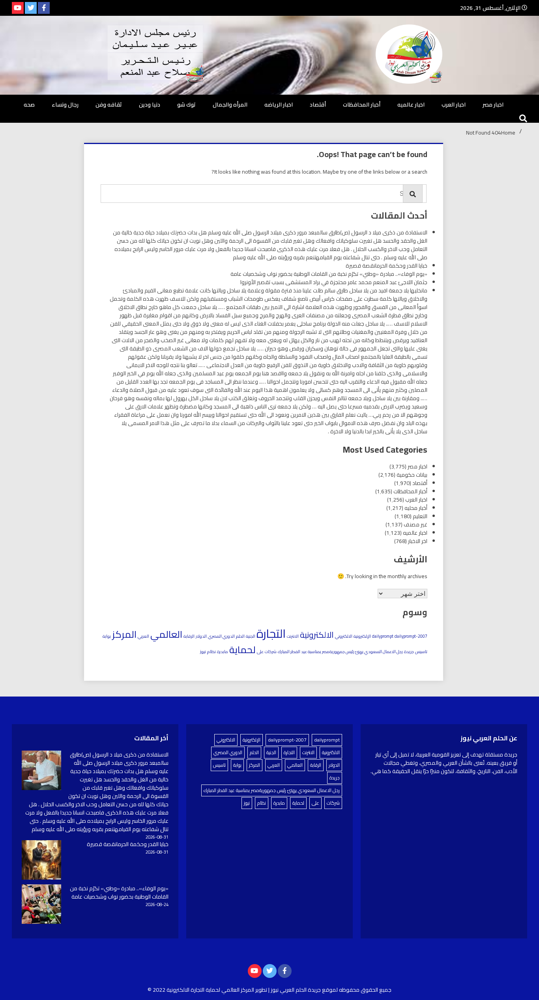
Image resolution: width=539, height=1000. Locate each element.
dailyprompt (382, 636)
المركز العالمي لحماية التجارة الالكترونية (210, 990)
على (260, 651)
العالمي (166, 634)
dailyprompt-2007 (411, 636)
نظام (211, 651)
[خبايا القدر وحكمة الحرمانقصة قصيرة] (41, 861)
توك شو (186, 104)
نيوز (203, 651)
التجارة (271, 633)
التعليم (420, 516)
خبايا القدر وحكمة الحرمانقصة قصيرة (386, 265)
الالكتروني (343, 636)
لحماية (242, 649)
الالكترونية (317, 634)
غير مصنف (415, 524)
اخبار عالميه (411, 104)
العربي (143, 636)
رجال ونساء (65, 104)
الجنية (250, 636)
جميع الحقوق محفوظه (365, 990)
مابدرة (222, 651)
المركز (124, 634)
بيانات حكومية (412, 475)
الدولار (201, 636)
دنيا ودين (149, 104)
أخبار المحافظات (361, 104)
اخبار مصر (493, 104)
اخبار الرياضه (278, 104)
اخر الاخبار (417, 541)
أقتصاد (318, 104)
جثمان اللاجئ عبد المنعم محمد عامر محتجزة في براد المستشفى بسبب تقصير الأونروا (333, 282)
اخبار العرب (454, 104)
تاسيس (421, 651)
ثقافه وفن (108, 104)
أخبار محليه (415, 508)
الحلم (240, 636)
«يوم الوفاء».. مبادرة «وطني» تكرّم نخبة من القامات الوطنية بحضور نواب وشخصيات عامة (328, 274)
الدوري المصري (221, 636)
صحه (29, 104)
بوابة (107, 636)
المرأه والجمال (230, 104)
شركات (271, 651)
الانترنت (293, 636)
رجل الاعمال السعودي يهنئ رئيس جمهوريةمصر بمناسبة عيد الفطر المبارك (340, 651)
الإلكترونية (362, 636)
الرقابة (189, 636)
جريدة (409, 651)
